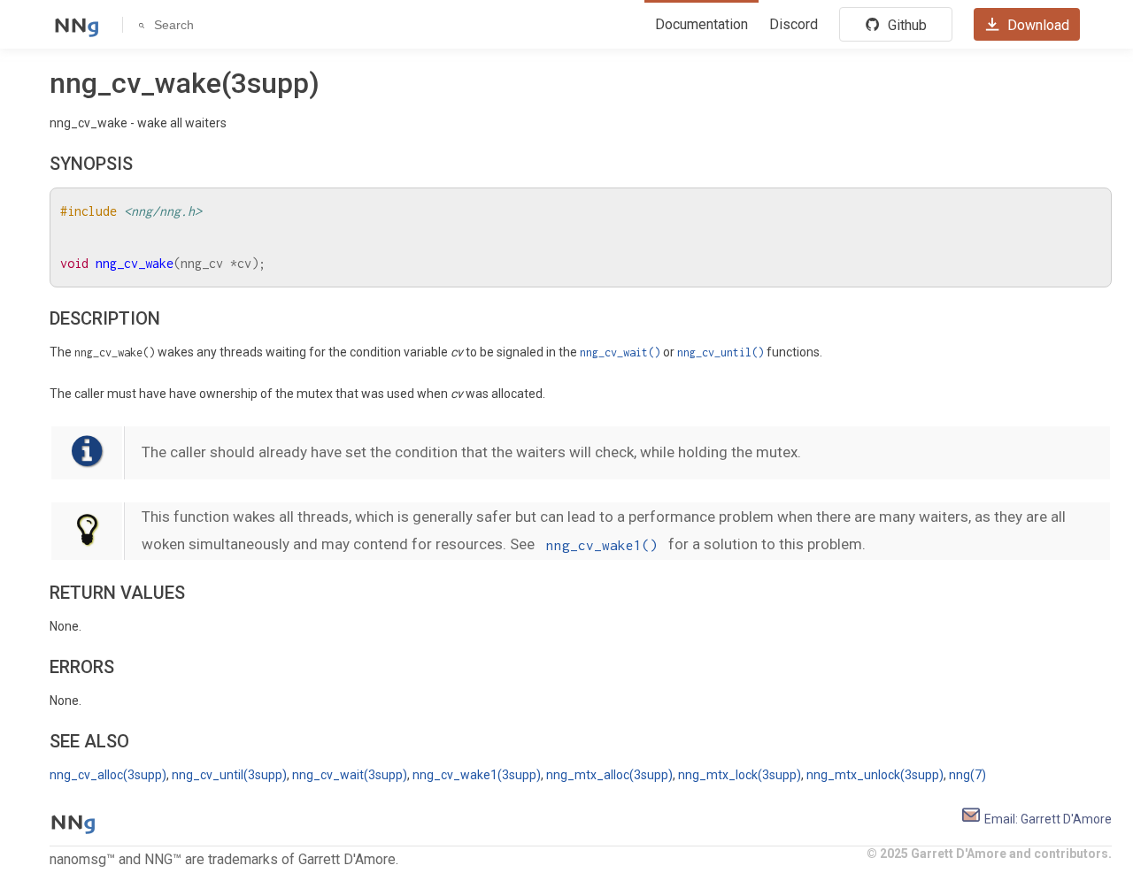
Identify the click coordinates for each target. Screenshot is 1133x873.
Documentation (701, 24)
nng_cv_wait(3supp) (349, 775)
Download (1036, 25)
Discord (793, 24)
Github (905, 25)
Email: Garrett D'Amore (1047, 819)
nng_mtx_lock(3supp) (739, 775)
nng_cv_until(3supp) (229, 775)
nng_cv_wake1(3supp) (476, 775)
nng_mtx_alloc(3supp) (609, 775)
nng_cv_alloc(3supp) (108, 775)
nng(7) (967, 775)
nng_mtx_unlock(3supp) (875, 775)
